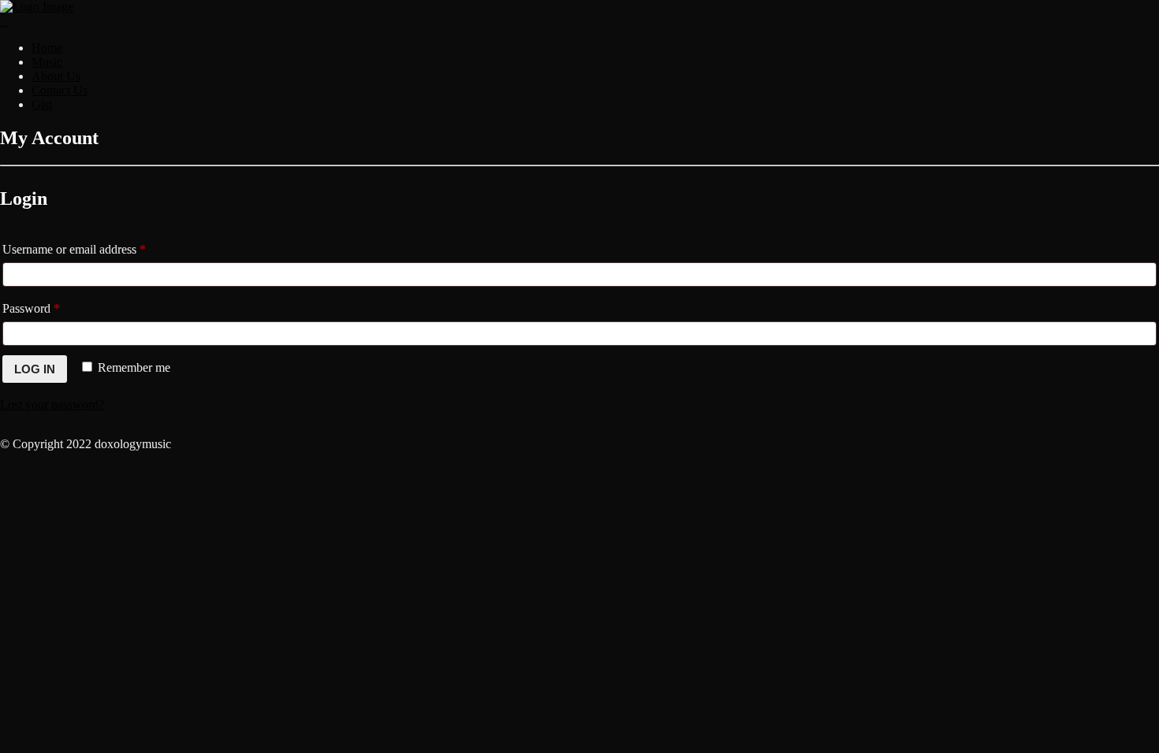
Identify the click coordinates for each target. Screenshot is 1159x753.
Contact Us (60, 90)
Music (47, 62)
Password (53, 308)
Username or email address (96, 249)
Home (47, 47)
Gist (42, 104)
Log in (34, 369)
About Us (56, 76)
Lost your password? (52, 404)
